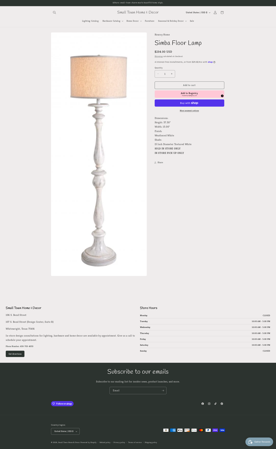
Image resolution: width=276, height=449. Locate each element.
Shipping (159, 56)
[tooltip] (222, 96)
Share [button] (160, 162)
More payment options (189, 110)
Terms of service (135, 442)
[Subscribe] (162, 390)
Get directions (15, 354)
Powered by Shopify (88, 442)
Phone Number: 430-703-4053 (19, 346)
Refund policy (105, 442)
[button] (54, 12)
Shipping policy (151, 442)
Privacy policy (119, 442)
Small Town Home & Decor (69, 442)
